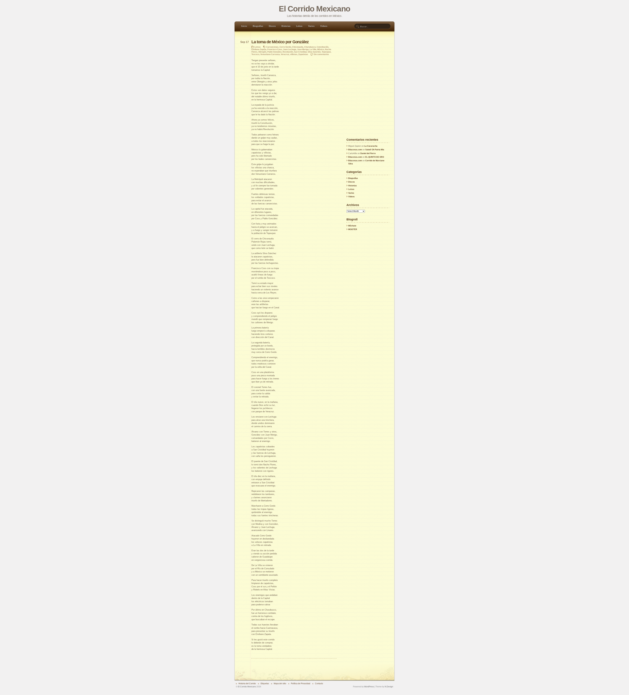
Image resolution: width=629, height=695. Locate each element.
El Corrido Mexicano (314, 8)
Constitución (322, 47)
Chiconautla (297, 47)
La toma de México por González (280, 42)
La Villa (313, 49)
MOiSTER (352, 229)
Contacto (319, 683)
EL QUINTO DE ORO (374, 157)
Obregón (262, 52)
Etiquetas (265, 683)
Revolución (288, 52)
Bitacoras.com (355, 149)
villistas (293, 54)
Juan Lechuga (289, 49)
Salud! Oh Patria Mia (374, 149)
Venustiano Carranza (270, 54)
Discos (272, 26)
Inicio (244, 26)
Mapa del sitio (280, 683)
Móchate (352, 226)
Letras (299, 26)
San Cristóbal (300, 52)
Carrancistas (272, 47)
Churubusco (310, 47)
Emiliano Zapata (258, 49)
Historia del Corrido (247, 683)
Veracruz (285, 54)
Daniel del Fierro (368, 153)
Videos (323, 26)
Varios (311, 26)
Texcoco (255, 54)
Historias (285, 26)
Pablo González (274, 52)
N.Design (389, 687)
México (320, 49)
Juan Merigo (303, 49)
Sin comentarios (321, 54)
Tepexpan (326, 52)
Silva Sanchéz (314, 52)
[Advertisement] (367, 89)
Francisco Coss (274, 49)
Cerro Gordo (285, 47)
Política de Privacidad (300, 683)
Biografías (258, 26)
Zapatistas (303, 54)
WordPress (369, 687)
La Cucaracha (370, 146)
